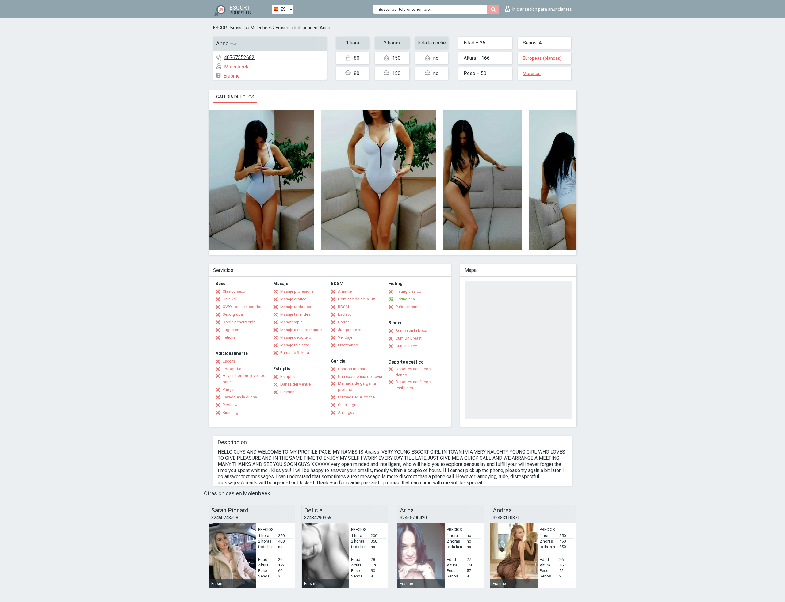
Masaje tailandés (295, 314)
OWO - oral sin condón (242, 306)
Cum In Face (406, 346)
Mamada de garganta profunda (357, 386)
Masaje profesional (297, 291)
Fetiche (229, 337)
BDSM (343, 306)
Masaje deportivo (295, 337)
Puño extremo (408, 306)
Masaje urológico (295, 306)
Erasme (283, 27)
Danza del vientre (295, 384)
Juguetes (231, 329)
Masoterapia (291, 322)
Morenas (532, 73)
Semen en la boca (411, 330)
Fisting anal (406, 299)
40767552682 (239, 57)
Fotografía (232, 369)
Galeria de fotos (235, 96)
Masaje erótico (293, 299)
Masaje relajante (294, 345)
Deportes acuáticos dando (413, 372)
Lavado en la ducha (240, 397)
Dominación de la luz (356, 299)
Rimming (230, 412)
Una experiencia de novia (360, 376)
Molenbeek (261, 27)
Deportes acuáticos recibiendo (413, 384)
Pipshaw (230, 404)
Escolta (229, 361)
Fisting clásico (408, 291)
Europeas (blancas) (542, 58)
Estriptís (287, 376)
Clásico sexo (234, 291)
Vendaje (345, 337)
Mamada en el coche (356, 397)
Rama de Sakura (294, 352)
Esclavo (345, 314)
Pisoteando (348, 345)
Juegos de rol (350, 329)
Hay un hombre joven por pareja (245, 378)
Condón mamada (353, 369)
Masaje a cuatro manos (301, 329)
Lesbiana (288, 392)
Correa (344, 322)
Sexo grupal (233, 314)
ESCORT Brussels (230, 27)
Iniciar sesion (542, 9)
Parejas (229, 389)
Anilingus (346, 412)
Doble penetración (239, 322)
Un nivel (229, 299)
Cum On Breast (409, 338)
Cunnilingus (348, 404)
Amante (345, 291)
